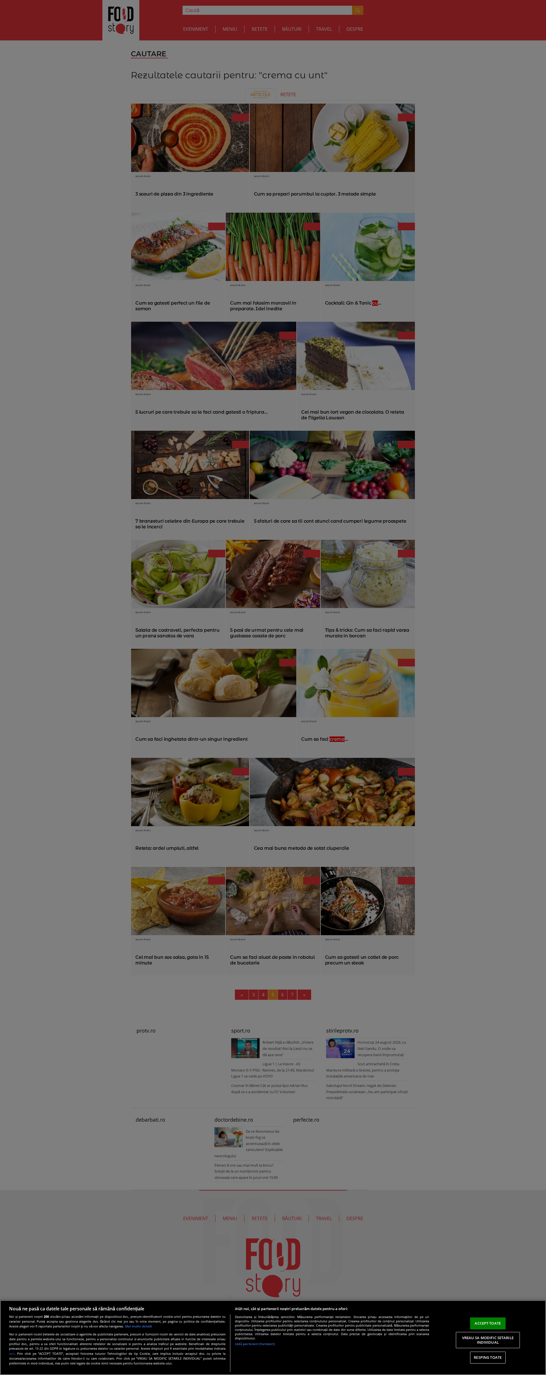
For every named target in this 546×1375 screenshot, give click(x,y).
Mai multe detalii (138, 1326)
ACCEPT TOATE (488, 1323)
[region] (273, 1337)
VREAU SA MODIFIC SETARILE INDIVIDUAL (488, 1340)
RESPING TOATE (488, 1357)
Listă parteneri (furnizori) (255, 1344)
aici (12, 1353)
